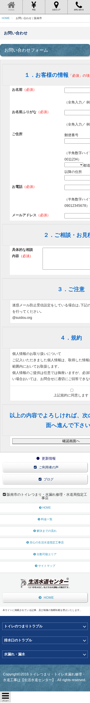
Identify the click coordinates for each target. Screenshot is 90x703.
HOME (46, 507)
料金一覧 (46, 519)
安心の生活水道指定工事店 (47, 542)
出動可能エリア (47, 554)
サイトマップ (46, 565)
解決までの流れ (47, 530)
